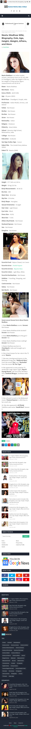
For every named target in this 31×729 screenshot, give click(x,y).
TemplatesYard (14, 725)
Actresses (10, 642)
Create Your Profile (20, 545)
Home (3, 31)
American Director (20, 647)
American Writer (16, 655)
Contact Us (20, 723)
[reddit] (19, 575)
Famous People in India (20, 668)
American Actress (15, 645)
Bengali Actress (5, 658)
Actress (6, 31)
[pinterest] (20, 11)
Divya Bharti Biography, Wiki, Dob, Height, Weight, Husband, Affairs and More (19, 685)
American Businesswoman (8, 647)
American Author (24, 645)
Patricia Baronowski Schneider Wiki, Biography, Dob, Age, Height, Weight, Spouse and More (19, 500)
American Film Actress (7, 650)
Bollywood (13, 658)
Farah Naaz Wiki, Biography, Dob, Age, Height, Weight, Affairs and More (19, 693)
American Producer (6, 655)
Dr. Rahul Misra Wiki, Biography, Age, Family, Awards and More (19, 469)
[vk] (12, 579)
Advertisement (17, 642)
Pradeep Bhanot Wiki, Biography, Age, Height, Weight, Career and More (18, 477)
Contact (3, 543)
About (17, 541)
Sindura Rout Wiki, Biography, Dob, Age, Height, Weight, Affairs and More (19, 508)
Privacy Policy (19, 543)
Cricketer (13, 663)
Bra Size (14, 660)
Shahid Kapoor (17, 265)
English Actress (5, 665)
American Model (5, 652)
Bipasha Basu (18, 269)
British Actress (21, 660)
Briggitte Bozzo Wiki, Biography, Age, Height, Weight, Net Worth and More (19, 484)
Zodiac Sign (11, 676)
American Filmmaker (18, 650)
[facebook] (11, 11)
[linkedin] (5, 579)
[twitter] (14, 11)
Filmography (18, 671)
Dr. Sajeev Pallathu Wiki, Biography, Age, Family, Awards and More (18, 456)
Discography (19, 663)
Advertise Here (5, 545)
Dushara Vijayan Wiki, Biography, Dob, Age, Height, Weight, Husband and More (18, 492)
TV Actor (20, 673)
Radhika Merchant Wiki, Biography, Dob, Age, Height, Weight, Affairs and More (19, 515)
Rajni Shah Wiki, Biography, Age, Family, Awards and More (17, 463)
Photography (14, 673)
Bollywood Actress (6, 660)
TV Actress (4, 676)
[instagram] (17, 11)
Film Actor (4, 671)
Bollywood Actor (20, 658)
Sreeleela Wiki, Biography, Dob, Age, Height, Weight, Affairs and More (19, 699)
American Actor (5, 645)
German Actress (5, 673)
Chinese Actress (5, 663)
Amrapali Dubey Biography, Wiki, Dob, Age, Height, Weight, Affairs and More (19, 714)
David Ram (6, 47)
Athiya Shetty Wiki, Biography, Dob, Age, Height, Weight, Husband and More (18, 524)
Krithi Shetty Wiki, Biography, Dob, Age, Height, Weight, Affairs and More (19, 706)
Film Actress (11, 671)
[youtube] (26, 579)
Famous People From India (8, 668)
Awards (3, 547)
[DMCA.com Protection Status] (7, 635)
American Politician (15, 652)
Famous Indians (14, 665)
